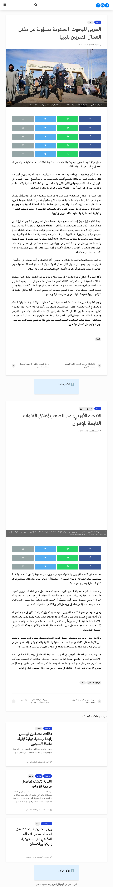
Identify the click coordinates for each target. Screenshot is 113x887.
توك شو (39, 776)
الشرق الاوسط (46, 824)
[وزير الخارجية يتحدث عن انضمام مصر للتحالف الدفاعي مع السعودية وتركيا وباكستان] (81, 839)
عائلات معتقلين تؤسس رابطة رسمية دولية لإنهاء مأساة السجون (34, 739)
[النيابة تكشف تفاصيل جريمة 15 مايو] (81, 792)
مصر (82, 682)
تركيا (37, 824)
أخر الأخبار (47, 728)
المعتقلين (38, 728)
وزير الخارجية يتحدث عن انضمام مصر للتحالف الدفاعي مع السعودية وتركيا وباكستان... (34, 836)
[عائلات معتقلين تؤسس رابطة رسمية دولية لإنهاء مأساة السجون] (81, 744)
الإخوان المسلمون (86, 409)
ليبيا (90, 22)
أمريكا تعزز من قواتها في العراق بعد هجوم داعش (56, 884)
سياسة (98, 22)
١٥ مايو (31, 776)
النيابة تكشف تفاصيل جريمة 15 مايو (36, 784)
